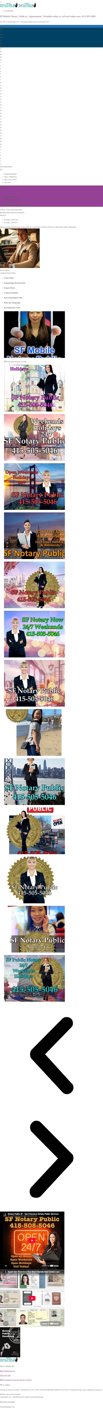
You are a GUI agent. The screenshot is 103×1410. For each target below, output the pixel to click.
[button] (51, 1056)
